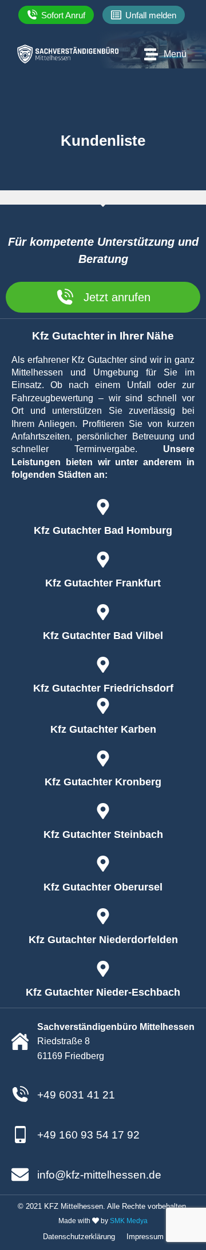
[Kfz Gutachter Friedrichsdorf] (103, 665)
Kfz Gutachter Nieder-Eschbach (103, 992)
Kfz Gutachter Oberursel (103, 887)
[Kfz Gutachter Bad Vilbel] (103, 612)
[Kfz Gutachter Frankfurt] (103, 560)
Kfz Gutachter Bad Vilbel (103, 635)
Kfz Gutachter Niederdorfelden (103, 939)
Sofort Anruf (63, 15)
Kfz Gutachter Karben (103, 729)
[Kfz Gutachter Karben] (103, 706)
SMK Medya (129, 1221)
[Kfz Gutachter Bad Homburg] (103, 507)
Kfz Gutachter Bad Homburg (103, 530)
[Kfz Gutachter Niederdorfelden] (103, 916)
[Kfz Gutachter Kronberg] (103, 758)
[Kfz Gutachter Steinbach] (103, 811)
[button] (143, 15)
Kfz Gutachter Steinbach (103, 834)
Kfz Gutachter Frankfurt (103, 583)
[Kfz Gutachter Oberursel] (103, 864)
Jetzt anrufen (117, 297)
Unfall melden (150, 15)
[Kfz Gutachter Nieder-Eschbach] (103, 969)
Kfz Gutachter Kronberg (103, 782)
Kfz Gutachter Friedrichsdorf (103, 688)
